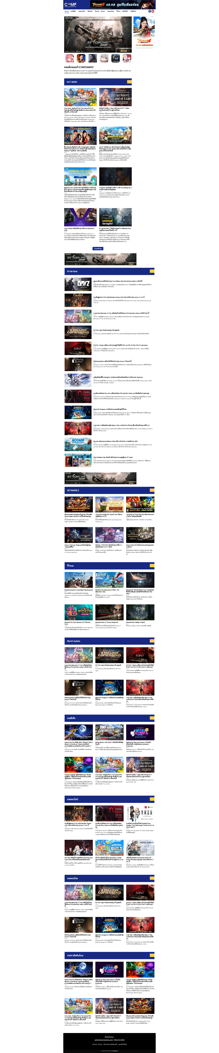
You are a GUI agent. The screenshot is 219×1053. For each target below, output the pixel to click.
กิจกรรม (97, 11)
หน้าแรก (67, 11)
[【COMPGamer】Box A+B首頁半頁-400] (144, 32)
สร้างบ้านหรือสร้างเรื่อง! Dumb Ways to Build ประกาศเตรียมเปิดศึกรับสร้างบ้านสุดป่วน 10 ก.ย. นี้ (109, 859)
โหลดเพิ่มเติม (98, 249)
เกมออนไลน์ (81, 11)
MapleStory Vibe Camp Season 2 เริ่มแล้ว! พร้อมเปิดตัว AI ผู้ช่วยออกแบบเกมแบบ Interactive (138, 744)
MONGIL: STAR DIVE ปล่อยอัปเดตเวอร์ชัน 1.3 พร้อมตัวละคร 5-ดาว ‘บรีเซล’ (108, 546)
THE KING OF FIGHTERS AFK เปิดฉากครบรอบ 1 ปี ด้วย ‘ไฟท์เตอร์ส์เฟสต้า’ (140, 515)
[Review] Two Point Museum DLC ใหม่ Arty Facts (77, 623)
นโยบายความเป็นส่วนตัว (110, 1044)
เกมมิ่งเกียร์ (125, 11)
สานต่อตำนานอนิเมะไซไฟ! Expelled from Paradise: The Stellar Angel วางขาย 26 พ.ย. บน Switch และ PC (140, 825)
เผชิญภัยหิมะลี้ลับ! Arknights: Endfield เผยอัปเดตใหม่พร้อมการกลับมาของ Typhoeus (118, 377)
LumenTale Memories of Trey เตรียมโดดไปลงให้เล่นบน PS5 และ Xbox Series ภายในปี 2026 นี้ (121, 313)
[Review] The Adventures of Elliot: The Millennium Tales (107, 591)
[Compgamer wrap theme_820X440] (98, 34)
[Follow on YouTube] (152, 11)
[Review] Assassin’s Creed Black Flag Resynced (79, 590)
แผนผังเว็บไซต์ (122, 1044)
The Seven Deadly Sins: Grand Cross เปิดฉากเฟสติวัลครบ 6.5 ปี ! (108, 515)
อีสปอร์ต (90, 11)
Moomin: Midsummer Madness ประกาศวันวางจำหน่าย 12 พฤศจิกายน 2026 (115, 441)
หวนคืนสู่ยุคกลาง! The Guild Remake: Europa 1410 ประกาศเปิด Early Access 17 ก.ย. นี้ (118, 297)
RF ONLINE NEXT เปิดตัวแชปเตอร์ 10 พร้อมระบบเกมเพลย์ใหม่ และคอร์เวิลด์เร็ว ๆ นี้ (115, 229)
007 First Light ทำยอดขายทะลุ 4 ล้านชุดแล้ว (106, 330)
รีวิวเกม (118, 11)
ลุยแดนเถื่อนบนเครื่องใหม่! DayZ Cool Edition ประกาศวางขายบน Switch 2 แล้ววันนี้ (117, 281)
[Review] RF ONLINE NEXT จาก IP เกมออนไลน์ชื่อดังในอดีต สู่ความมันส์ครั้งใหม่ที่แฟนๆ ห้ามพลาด (140, 591)
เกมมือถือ (73, 11)
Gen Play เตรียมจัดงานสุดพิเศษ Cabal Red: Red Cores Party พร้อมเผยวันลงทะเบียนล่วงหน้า (78, 858)
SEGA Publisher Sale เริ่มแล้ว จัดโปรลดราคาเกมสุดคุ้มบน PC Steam (113, 457)
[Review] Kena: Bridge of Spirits (135, 622)
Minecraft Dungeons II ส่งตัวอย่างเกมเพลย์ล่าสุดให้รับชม (109, 409)
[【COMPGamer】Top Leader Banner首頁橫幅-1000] (122, 4)
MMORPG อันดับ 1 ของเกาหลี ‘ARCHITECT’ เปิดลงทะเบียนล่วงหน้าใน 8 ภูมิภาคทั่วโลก (114, 109)
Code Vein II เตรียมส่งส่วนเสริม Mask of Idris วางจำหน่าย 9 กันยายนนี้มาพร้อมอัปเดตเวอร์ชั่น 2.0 (121, 425)
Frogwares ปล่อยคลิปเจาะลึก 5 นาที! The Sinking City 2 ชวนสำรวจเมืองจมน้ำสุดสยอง (115, 188)
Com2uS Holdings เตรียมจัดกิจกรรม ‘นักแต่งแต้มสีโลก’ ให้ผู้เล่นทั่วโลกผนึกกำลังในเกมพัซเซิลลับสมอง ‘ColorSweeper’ (78, 776)
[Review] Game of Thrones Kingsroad (106, 622)
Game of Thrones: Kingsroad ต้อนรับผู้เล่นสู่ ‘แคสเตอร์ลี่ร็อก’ (77, 546)
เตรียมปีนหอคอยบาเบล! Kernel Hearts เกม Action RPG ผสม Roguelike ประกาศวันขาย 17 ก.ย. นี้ (139, 859)
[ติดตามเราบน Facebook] (149, 11)
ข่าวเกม (103, 11)
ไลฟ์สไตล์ (133, 11)
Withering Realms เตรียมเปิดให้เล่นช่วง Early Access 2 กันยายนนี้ (112, 361)
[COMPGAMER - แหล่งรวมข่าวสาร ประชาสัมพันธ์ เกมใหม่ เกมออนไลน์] (71, 4)
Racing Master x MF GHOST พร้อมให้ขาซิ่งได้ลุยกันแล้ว (109, 743)
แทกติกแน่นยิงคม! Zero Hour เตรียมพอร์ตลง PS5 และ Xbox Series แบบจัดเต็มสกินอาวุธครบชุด (121, 393)
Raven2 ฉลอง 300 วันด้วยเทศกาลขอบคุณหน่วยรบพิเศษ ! (140, 546)
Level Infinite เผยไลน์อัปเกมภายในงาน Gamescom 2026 (79, 229)
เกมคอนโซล (110, 11)
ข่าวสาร (86, 71)
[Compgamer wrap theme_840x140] (100, 259)
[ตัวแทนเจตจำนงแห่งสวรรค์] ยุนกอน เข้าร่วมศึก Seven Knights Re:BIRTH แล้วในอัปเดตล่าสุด (78, 515)
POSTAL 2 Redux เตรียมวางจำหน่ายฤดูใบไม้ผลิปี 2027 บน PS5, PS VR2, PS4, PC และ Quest (120, 345)
